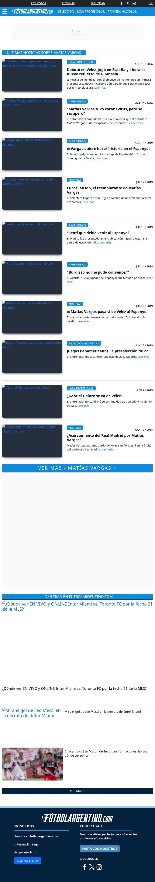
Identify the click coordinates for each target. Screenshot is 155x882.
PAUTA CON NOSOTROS (99, 849)
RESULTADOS (38, 3)
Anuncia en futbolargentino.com (36, 836)
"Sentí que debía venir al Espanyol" (98, 232)
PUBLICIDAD (98, 3)
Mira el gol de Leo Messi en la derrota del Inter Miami (103, 712)
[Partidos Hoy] (134, 3)
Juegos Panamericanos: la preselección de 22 (107, 351)
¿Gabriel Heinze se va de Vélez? (94, 395)
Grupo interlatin (25, 852)
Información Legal (26, 844)
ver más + (77, 791)
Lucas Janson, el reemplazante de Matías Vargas (104, 190)
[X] (127, 3)
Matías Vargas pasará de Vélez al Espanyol (109, 311)
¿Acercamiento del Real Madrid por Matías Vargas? (105, 437)
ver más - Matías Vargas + (77, 468)
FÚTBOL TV (68, 3)
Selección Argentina (84, 343)
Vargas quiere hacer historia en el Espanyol (110, 148)
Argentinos (77, 101)
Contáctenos (28, 861)
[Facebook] (121, 3)
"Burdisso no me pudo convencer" (98, 272)
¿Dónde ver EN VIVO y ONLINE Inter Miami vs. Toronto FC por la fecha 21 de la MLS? (74, 688)
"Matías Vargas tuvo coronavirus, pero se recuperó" (104, 111)
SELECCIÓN (66, 11)
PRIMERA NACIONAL (122, 11)
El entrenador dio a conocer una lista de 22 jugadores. (102, 356)
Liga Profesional (81, 62)
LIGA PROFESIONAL (91, 11)
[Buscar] (151, 3)
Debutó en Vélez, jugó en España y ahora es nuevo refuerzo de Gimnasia (106, 71)
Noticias (75, 180)
